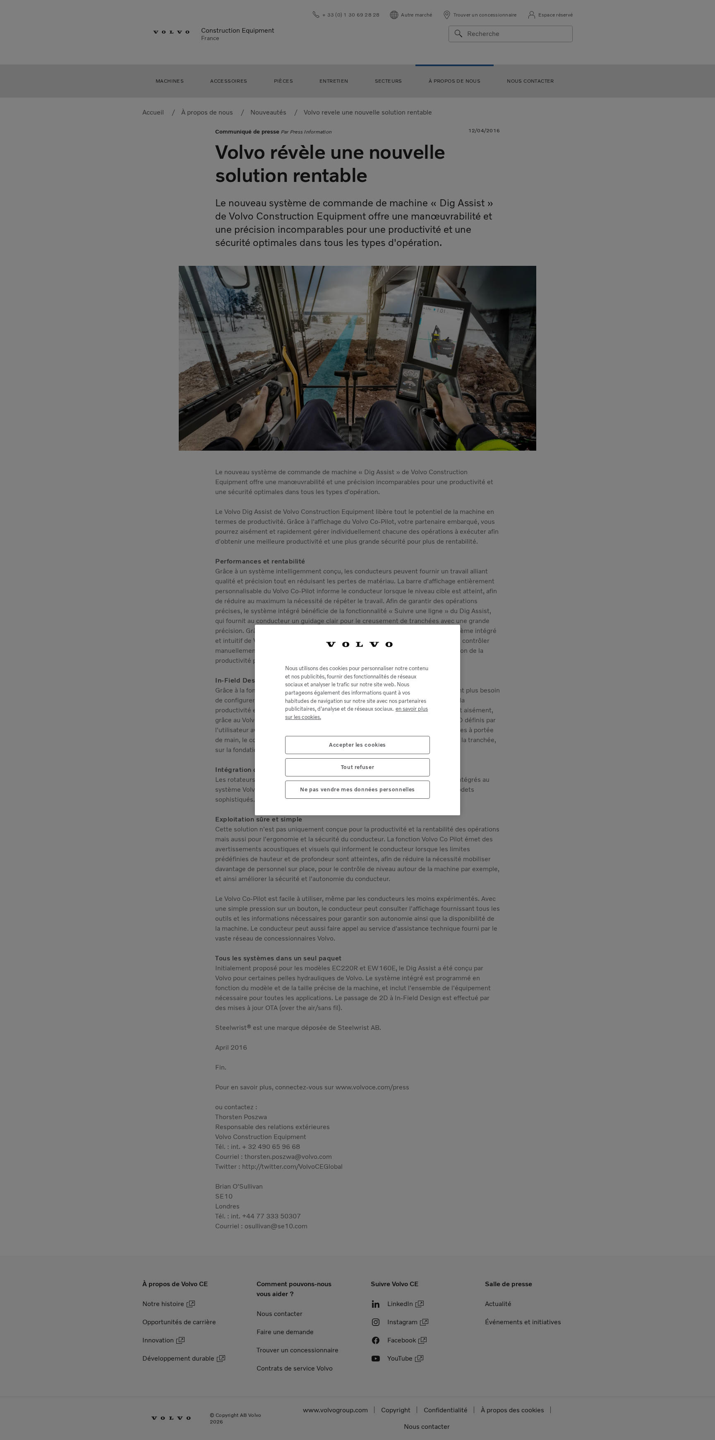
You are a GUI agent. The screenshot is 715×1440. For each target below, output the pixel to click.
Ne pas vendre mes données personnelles (357, 789)
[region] (357, 720)
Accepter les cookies (357, 745)
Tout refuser (357, 767)
